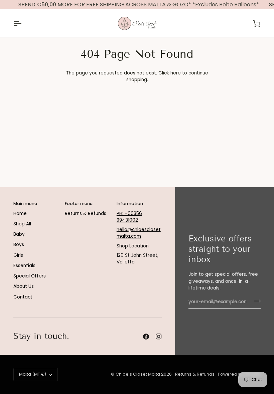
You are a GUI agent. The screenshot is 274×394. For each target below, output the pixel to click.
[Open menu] (23, 23)
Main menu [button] (25, 203)
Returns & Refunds (85, 213)
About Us (23, 286)
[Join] (255, 301)
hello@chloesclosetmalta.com (139, 232)
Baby (19, 234)
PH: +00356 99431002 (129, 216)
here (175, 73)
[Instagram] (159, 337)
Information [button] (130, 203)
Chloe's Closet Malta (138, 374)
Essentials (24, 265)
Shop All (22, 224)
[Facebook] (146, 337)
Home (20, 213)
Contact (22, 297)
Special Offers (29, 276)
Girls (18, 255)
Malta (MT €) (32, 374)
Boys (18, 244)
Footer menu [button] (79, 203)
